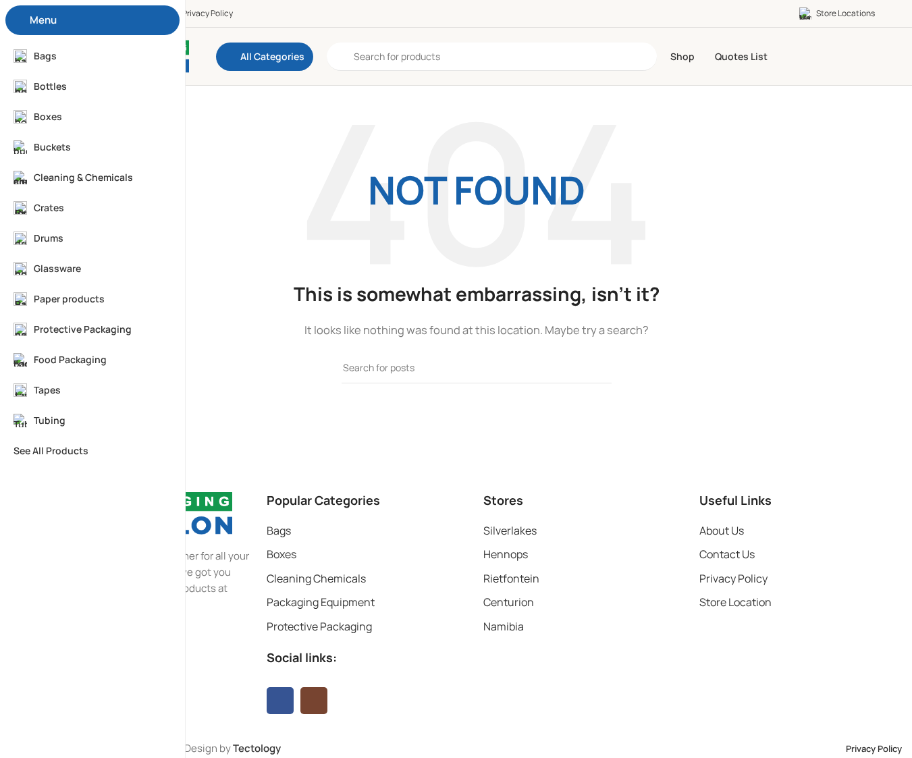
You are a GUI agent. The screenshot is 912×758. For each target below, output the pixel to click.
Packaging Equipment (321, 602)
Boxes (281, 554)
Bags (279, 530)
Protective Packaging (319, 626)
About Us (721, 530)
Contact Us (727, 554)
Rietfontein (511, 578)
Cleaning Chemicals (316, 578)
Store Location (735, 602)
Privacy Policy (733, 578)
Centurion (508, 602)
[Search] (596, 367)
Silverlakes (510, 530)
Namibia (503, 626)
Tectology (257, 748)
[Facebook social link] (280, 700)
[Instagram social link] (313, 700)
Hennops (505, 554)
